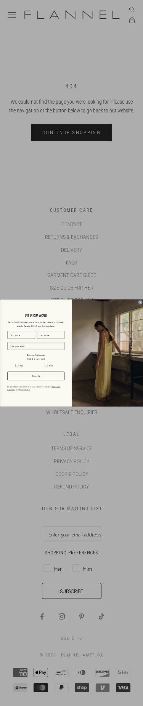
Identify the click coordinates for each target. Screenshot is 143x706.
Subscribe (36, 376)
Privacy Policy (24, 389)
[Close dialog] (139, 302)
